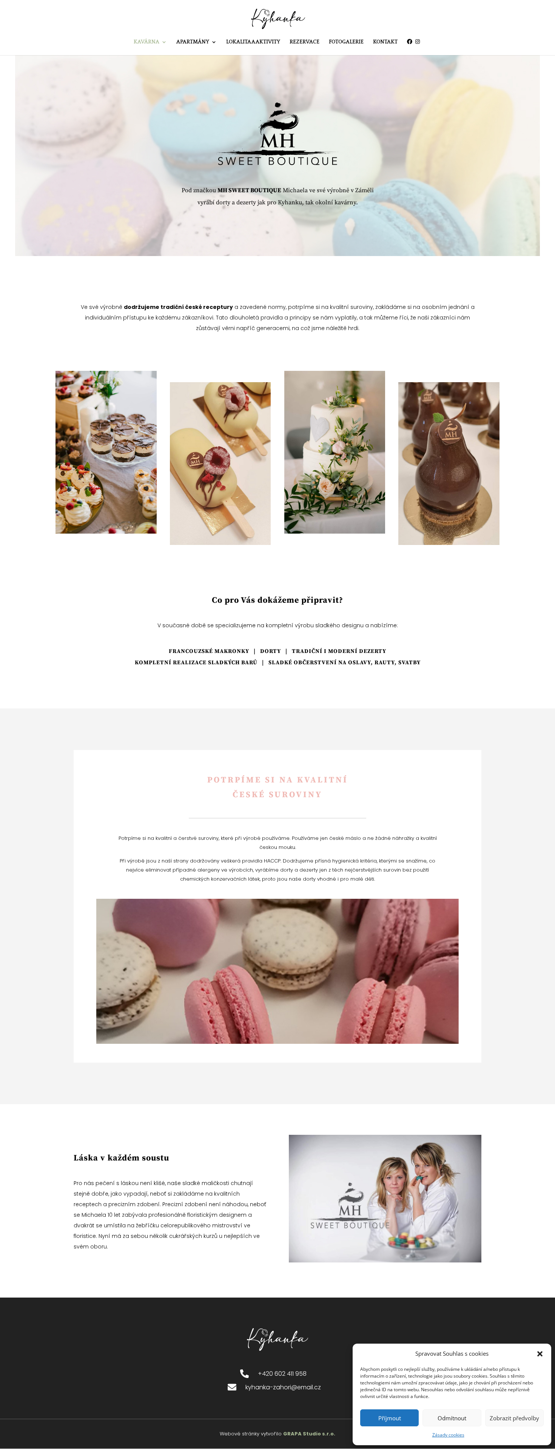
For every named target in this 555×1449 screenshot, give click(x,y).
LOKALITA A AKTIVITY (253, 42)
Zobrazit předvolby (514, 1418)
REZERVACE (304, 42)
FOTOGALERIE (346, 42)
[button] (540, 1354)
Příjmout (389, 1418)
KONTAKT (385, 42)
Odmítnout (452, 1418)
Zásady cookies (448, 1435)
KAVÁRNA (146, 42)
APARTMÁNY (192, 42)
